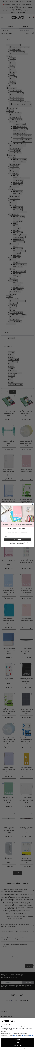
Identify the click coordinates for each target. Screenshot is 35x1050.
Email (5, 534)
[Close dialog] (33, 504)
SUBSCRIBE (17, 539)
